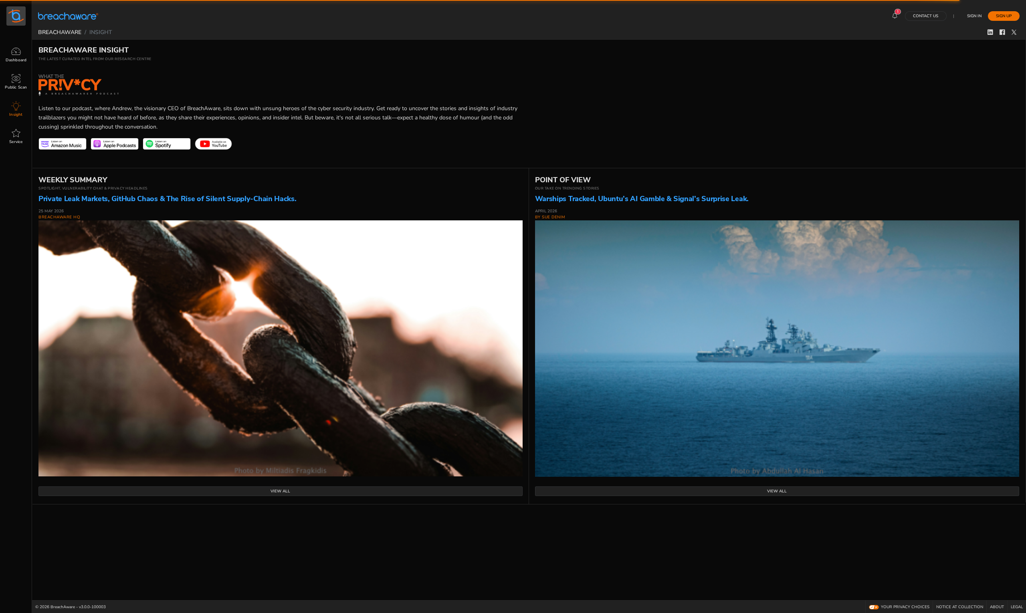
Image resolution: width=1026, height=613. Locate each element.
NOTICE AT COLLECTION (959, 606)
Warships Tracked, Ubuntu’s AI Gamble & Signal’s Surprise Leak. (642, 199)
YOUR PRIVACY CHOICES (905, 606)
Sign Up (1004, 15)
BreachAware (59, 32)
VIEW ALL (280, 491)
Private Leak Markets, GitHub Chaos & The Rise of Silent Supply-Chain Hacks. (167, 199)
